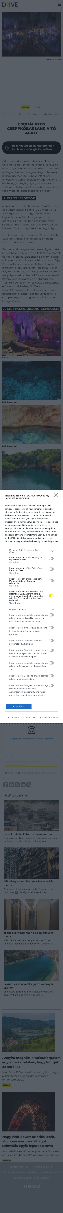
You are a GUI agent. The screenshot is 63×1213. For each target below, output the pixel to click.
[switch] (51, 558)
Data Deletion (12, 717)
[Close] (57, 496)
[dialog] (31, 606)
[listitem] (31, 551)
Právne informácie (49, 717)
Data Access (29, 717)
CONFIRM (19, 706)
